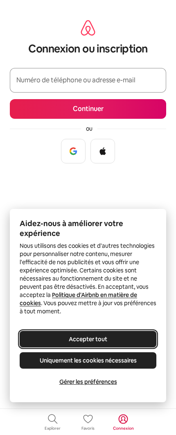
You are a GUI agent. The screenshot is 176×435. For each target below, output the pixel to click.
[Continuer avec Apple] (102, 151)
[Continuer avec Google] (73, 151)
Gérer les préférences (88, 381)
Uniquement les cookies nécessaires (88, 360)
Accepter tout (88, 339)
